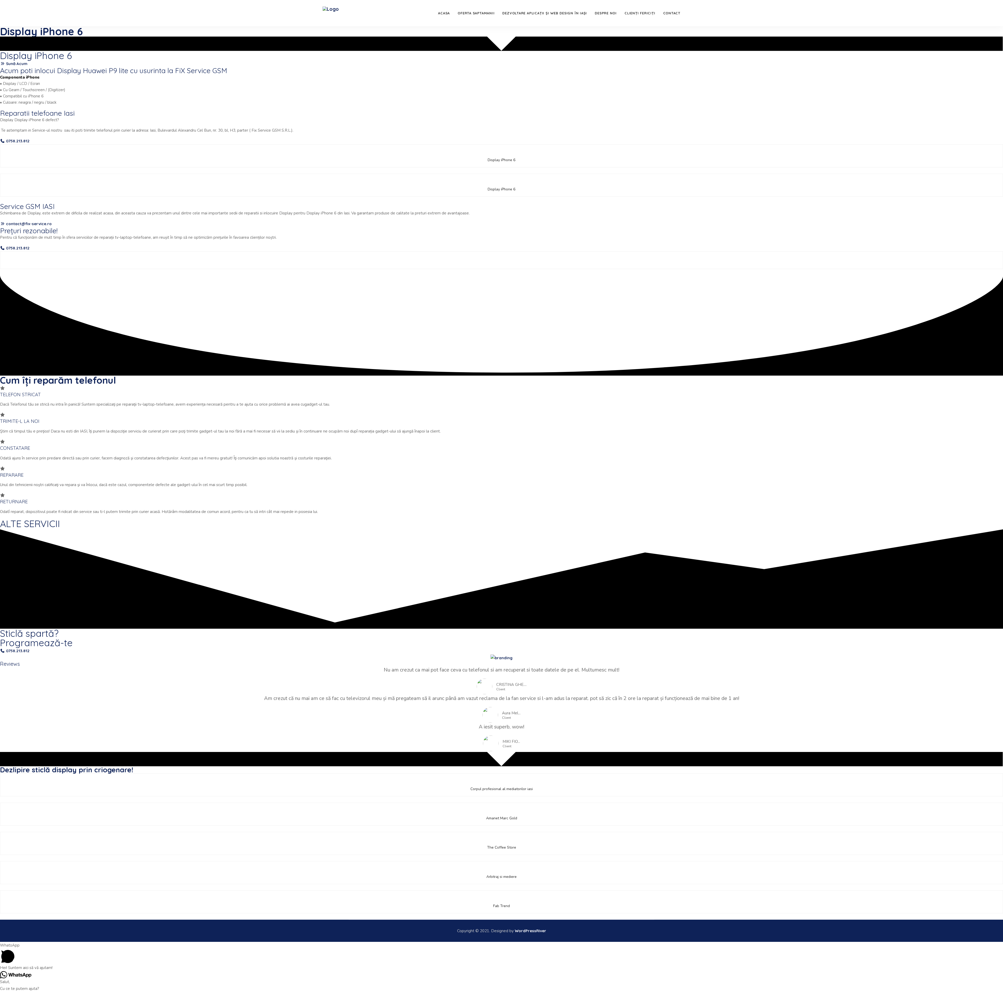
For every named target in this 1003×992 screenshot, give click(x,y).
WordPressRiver (530, 930)
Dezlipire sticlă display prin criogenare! (66, 769)
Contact (671, 13)
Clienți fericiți (640, 13)
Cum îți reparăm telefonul (58, 380)
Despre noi (606, 13)
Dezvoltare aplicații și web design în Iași (544, 13)
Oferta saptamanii (476, 13)
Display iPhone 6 (41, 31)
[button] (13, 63)
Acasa (444, 13)
